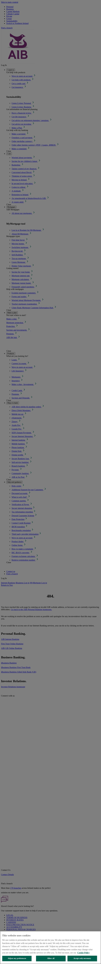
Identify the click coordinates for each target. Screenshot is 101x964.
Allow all (50, 958)
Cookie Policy (83, 953)
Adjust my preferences (17, 958)
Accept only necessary (82, 958)
